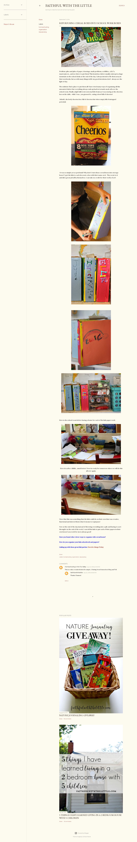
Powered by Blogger (83, 833)
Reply (66, 581)
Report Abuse (9, 24)
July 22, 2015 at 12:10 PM (93, 567)
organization (43, 29)
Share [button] (40, 19)
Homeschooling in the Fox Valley (75, 567)
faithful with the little (68, 5)
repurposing (43, 32)
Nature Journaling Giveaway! (77, 715)
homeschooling (44, 27)
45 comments (67, 821)
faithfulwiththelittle (76, 572)
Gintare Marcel (87, 836)
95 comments (67, 718)
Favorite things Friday (96, 547)
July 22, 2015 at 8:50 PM (90, 572)
